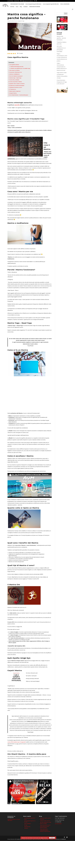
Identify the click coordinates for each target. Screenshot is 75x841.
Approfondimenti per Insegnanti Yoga (16, 21)
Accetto (52, 837)
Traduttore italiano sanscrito (45, 820)
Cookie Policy (19, 839)
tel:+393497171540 (58, 823)
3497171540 (10, 0)
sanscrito (16, 105)
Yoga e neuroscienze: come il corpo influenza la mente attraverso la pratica (62, 57)
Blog (21, 6)
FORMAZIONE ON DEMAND (34, 6)
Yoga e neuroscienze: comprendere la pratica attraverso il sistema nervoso (62, 67)
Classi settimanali (27, 826)
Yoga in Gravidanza (27, 823)
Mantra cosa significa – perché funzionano (61, 38)
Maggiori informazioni (44, 837)
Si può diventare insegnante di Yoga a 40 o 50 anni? (62, 82)
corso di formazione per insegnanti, (17, 742)
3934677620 (16, 0)
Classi (17, 6)
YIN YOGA (12, 6)
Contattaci (25, 6)
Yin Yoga (25, 825)
